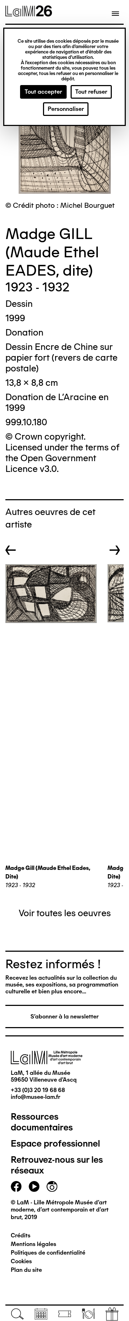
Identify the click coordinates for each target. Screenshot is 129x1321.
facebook (16, 1186)
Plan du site (26, 1269)
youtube (34, 1186)
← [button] (10, 550)
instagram (52, 1186)
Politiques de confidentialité (48, 1252)
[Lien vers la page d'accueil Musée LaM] (28, 14)
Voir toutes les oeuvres (65, 913)
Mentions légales (33, 1244)
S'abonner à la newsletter (64, 1016)
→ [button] (114, 550)
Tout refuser (91, 91)
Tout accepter (43, 91)
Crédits (20, 1235)
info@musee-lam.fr (35, 1096)
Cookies (21, 1261)
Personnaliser (66, 109)
